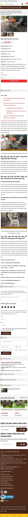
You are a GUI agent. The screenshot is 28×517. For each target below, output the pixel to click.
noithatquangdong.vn (9, 468)
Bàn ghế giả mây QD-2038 (9, 39)
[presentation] (2, 407)
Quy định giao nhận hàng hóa (7, 476)
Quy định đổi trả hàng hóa (6, 478)
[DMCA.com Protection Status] (4, 501)
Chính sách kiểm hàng (5, 483)
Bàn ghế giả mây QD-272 (7, 409)
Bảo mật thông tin (4, 481)
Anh (17, 347)
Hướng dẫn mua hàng (5, 474)
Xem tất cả (23, 397)
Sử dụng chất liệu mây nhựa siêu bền (14, 108)
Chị (20, 347)
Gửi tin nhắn (5, 415)
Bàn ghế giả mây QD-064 (21, 409)
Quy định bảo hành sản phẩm (7, 480)
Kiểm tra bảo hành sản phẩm (7, 485)
